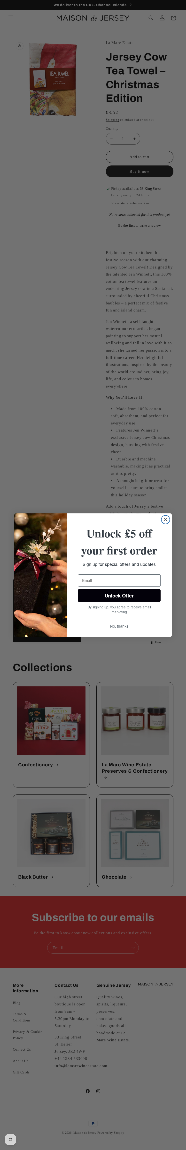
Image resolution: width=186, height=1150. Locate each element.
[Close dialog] (165, 519)
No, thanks (119, 626)
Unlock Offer (119, 595)
